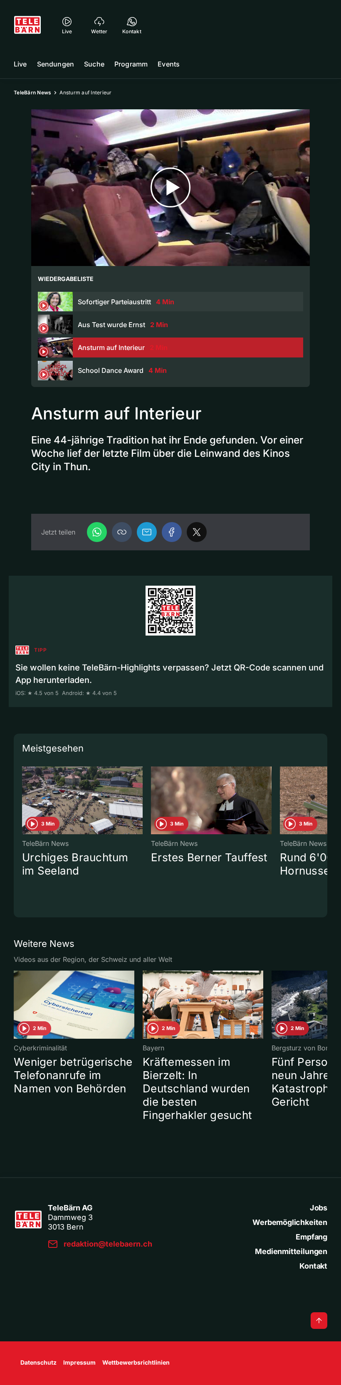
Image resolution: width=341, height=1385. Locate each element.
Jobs (318, 1207)
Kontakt (313, 1266)
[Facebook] (172, 532)
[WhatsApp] (97, 532)
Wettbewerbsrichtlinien (136, 1362)
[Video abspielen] (170, 187)
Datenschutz (38, 1362)
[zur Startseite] (27, 25)
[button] (122, 532)
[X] (197, 532)
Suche (94, 64)
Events (169, 64)
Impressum (79, 1362)
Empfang (311, 1236)
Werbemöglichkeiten (289, 1222)
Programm (131, 64)
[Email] (147, 532)
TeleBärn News (32, 92)
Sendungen (55, 64)
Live (20, 64)
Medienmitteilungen (291, 1251)
